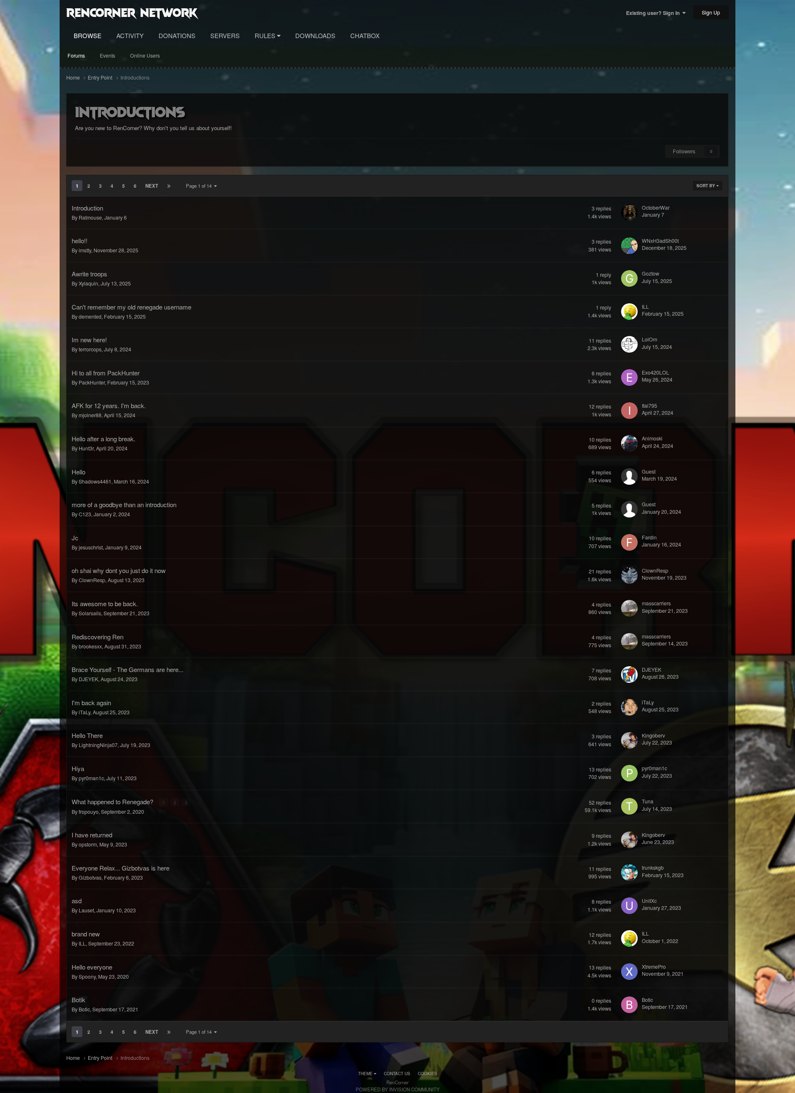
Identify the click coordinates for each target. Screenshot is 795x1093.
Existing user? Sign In (654, 13)
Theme (366, 1073)
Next (151, 185)
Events (107, 55)
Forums (76, 55)
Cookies (427, 1073)
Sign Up (711, 12)
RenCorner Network (132, 12)
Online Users (145, 55)
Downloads (315, 35)
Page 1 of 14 (200, 185)
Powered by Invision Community (398, 1089)
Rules (266, 35)
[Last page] (169, 185)
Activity (130, 35)
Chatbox (365, 35)
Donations (177, 35)
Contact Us (397, 1073)
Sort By (706, 186)
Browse (87, 35)
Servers (225, 35)
